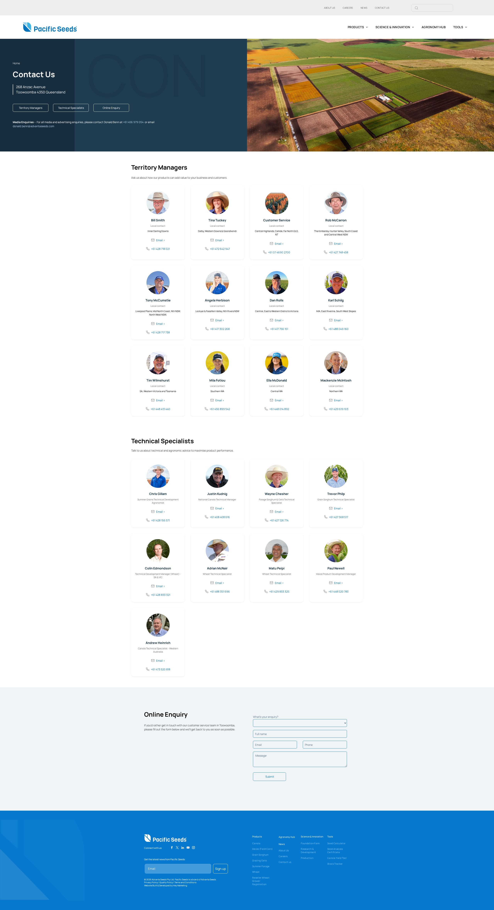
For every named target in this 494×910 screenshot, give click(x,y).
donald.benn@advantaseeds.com (33, 126)
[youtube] (188, 848)
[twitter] (177, 848)
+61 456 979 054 (133, 122)
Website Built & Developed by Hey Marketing (165, 885)
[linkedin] (182, 848)
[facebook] (172, 848)
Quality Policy (166, 882)
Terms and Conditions (185, 882)
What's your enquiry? (265, 717)
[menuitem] (329, 7)
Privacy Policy (151, 882)
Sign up (220, 869)
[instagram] (193, 848)
